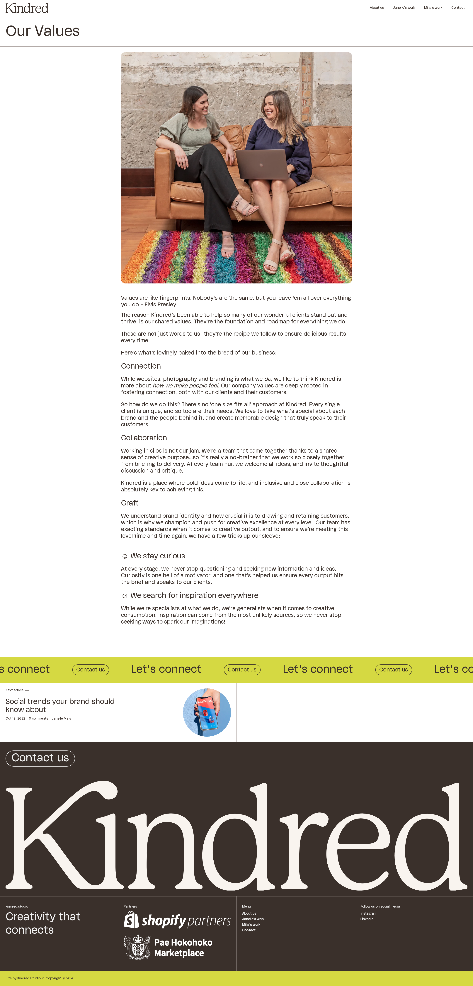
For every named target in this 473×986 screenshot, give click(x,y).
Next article (14, 690)
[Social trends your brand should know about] (207, 712)
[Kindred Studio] (27, 8)
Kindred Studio (29, 978)
